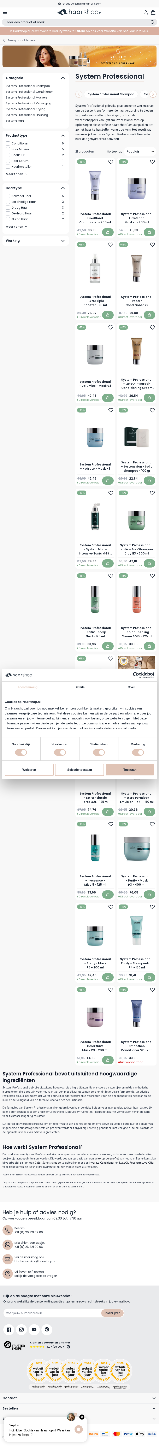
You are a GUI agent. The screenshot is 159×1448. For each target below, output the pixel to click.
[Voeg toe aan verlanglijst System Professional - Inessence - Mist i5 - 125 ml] (110, 824)
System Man (15, 121)
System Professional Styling (25, 109)
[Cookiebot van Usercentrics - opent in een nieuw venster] (136, 675)
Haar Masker (38, 149)
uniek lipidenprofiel (107, 1158)
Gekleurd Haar (38, 213)
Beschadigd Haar (38, 202)
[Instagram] (21, 1329)
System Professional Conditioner (29, 92)
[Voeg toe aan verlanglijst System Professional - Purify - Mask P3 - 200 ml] (110, 907)
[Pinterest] (46, 1329)
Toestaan (129, 769)
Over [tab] (131, 687)
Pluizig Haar (38, 219)
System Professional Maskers (26, 97)
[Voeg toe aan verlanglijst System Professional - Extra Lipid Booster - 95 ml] (110, 244)
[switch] (60, 752)
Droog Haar (38, 208)
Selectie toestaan (79, 769)
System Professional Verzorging (28, 103)
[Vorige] (78, 94)
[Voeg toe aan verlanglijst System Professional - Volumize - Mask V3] (110, 327)
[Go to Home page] (79, 12)
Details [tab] (80, 687)
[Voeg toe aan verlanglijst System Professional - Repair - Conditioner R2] (152, 244)
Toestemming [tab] (27, 687)
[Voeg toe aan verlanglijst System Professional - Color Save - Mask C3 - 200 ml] (110, 989)
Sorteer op (114, 151)
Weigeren (29, 769)
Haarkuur (38, 155)
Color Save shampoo (48, 1162)
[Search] (152, 22)
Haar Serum (37, 161)
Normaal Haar (38, 196)
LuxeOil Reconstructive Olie (136, 1162)
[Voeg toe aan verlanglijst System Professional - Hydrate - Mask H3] (110, 410)
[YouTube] (34, 1329)
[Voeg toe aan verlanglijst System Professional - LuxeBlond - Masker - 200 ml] (152, 162)
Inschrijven (112, 1313)
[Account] (145, 12)
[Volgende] (153, 94)
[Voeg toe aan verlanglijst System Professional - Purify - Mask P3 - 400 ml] (152, 824)
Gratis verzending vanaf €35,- (82, 3)
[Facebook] (8, 1329)
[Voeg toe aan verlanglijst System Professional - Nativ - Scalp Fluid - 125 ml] (110, 575)
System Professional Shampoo (28, 86)
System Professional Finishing (27, 115)
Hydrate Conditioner (101, 1162)
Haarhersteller (37, 167)
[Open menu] (4, 12)
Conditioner (38, 143)
